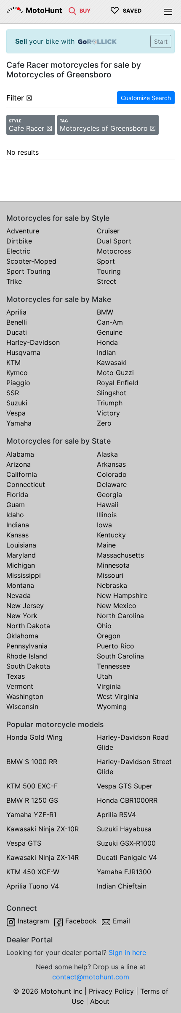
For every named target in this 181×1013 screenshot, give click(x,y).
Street (106, 281)
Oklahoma (22, 636)
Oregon (108, 636)
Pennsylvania (27, 646)
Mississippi (23, 575)
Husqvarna (23, 352)
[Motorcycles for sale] (72, 10)
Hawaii (107, 504)
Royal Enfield (117, 382)
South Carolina (120, 656)
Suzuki (16, 403)
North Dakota (28, 626)
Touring (109, 271)
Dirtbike (19, 241)
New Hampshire (122, 595)
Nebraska (112, 585)
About (99, 1001)
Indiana (17, 525)
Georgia (109, 494)
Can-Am (110, 322)
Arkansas (111, 464)
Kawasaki (112, 362)
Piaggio (18, 382)
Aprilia (16, 312)
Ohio (104, 626)
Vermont (19, 686)
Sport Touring (28, 271)
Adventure (22, 231)
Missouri (110, 575)
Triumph (109, 403)
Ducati (16, 332)
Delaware (112, 484)
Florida (17, 494)
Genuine (109, 332)
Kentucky (111, 535)
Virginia (109, 686)
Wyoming (112, 706)
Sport (106, 261)
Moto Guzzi (115, 372)
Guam (15, 504)
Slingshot (111, 393)
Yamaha (19, 423)
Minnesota (113, 565)
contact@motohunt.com (90, 977)
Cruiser (108, 231)
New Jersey (25, 605)
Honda (107, 342)
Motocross (114, 251)
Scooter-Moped (31, 261)
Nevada (18, 595)
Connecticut (25, 484)
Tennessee (113, 666)
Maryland (21, 555)
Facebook (81, 921)
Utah (104, 676)
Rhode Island (26, 656)
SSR (12, 393)
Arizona (18, 464)
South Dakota (28, 666)
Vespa (16, 413)
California (21, 474)
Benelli (16, 322)
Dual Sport (114, 241)
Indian (106, 352)
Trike (14, 281)
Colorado (112, 474)
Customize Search (146, 97)
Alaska (107, 454)
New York (21, 615)
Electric (18, 251)
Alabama (20, 454)
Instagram (33, 921)
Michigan (20, 565)
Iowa (104, 525)
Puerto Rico (115, 646)
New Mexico (116, 605)
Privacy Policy (111, 991)
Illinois (107, 514)
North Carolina (120, 615)
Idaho (15, 514)
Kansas (17, 535)
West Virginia (117, 696)
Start (161, 41)
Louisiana (21, 545)
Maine (106, 545)
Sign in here (127, 952)
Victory (108, 413)
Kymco (17, 372)
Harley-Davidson (33, 342)
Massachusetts (120, 555)
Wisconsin (22, 706)
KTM (13, 362)
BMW (105, 312)
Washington (24, 696)
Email (121, 921)
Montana (20, 585)
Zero (104, 423)
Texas (15, 676)
